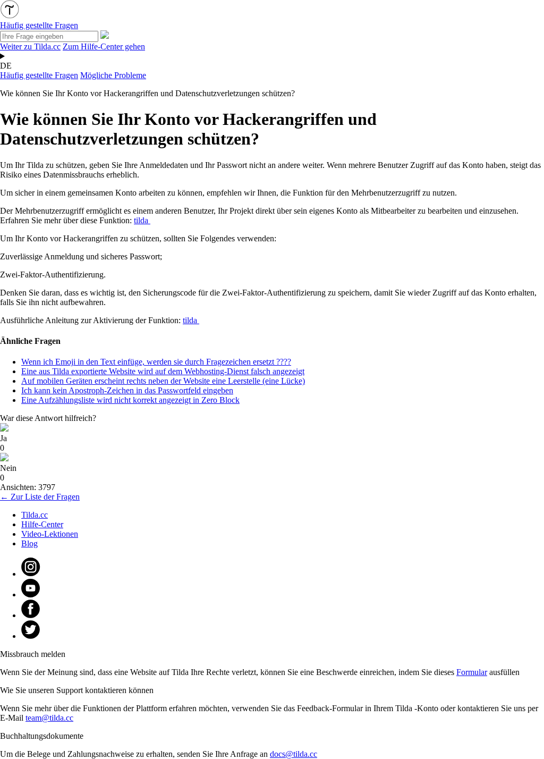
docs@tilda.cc (293, 753)
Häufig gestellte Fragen (39, 75)
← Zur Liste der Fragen (40, 496)
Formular (471, 672)
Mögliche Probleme (113, 75)
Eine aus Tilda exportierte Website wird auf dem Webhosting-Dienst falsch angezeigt (162, 371)
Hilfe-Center (42, 524)
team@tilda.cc (49, 717)
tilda (142, 220)
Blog (29, 543)
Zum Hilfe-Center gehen (104, 46)
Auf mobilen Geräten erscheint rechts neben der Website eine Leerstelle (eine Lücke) (163, 380)
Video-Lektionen (49, 533)
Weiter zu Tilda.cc (30, 46)
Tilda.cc (34, 514)
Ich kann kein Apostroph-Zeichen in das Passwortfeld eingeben (127, 390)
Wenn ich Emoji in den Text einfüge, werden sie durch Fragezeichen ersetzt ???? (156, 361)
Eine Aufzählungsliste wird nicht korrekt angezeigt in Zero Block (130, 399)
